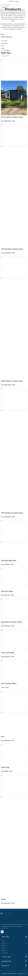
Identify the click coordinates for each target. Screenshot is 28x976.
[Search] (26, 1)
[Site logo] (14, 1)
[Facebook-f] (2, 931)
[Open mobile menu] (2, 1)
